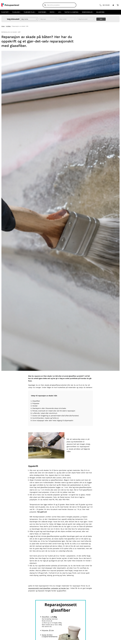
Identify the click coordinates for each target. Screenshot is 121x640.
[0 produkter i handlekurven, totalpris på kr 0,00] (118, 5)
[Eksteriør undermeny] (46, 12)
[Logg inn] (113, 5)
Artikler (8, 26)
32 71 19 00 (106, 5)
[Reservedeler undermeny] (93, 12)
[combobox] (21, 19)
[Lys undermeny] (61, 12)
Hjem (3, 26)
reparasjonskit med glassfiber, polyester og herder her (48, 588)
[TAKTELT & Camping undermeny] (78, 12)
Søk (101, 19)
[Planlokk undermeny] (20, 12)
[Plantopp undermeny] (9, 12)
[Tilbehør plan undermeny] (35, 12)
